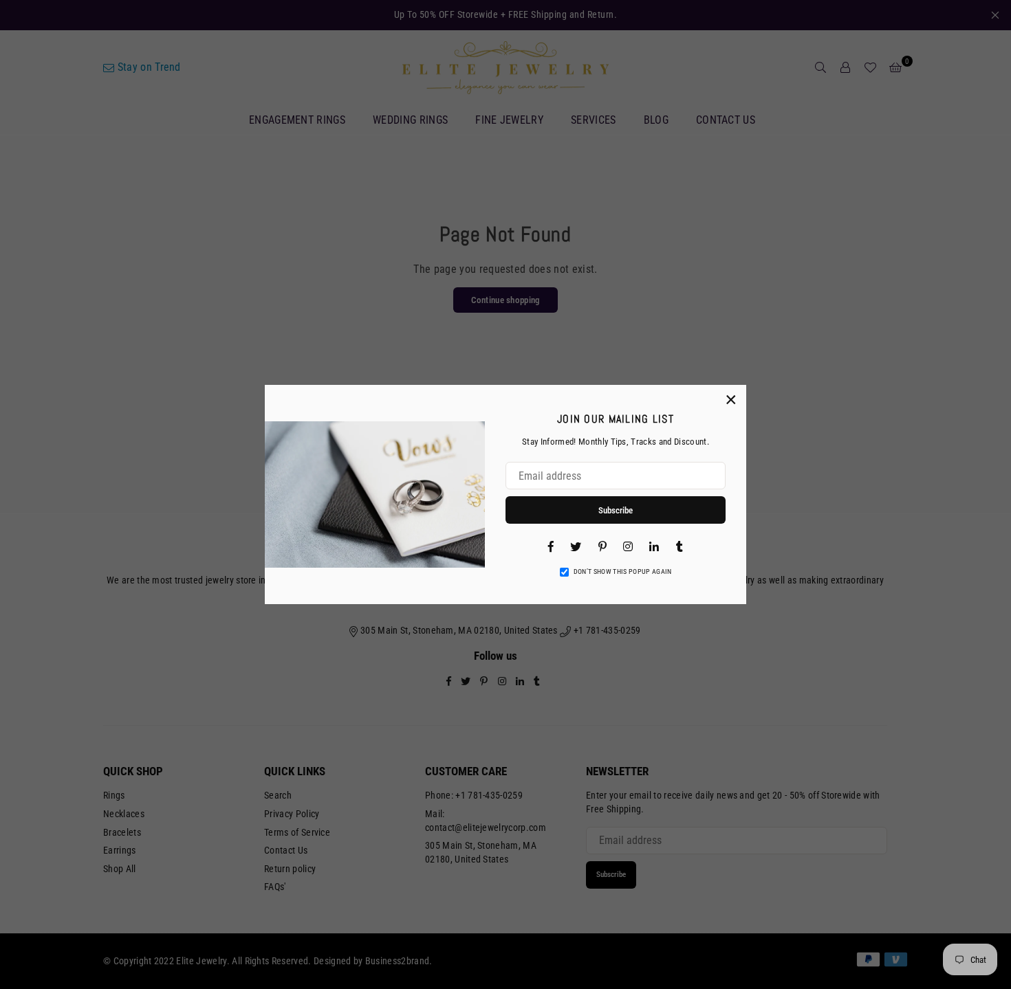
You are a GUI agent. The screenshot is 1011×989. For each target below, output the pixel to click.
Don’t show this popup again (623, 571)
